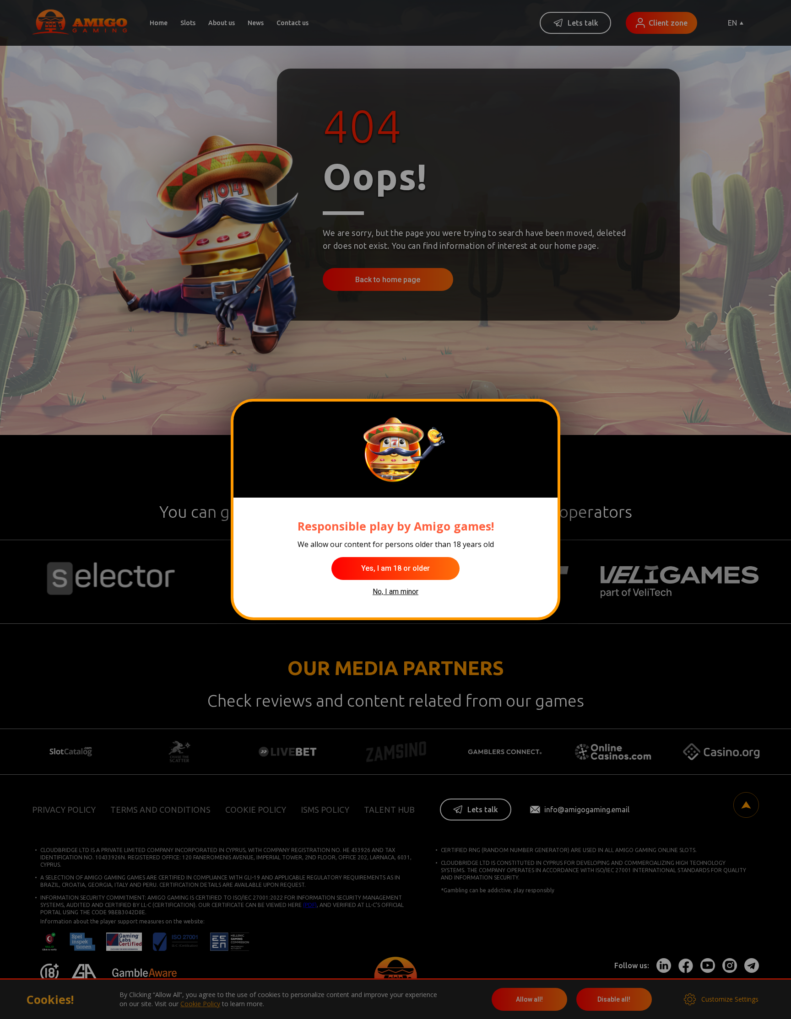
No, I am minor (395, 591)
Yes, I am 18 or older (395, 568)
